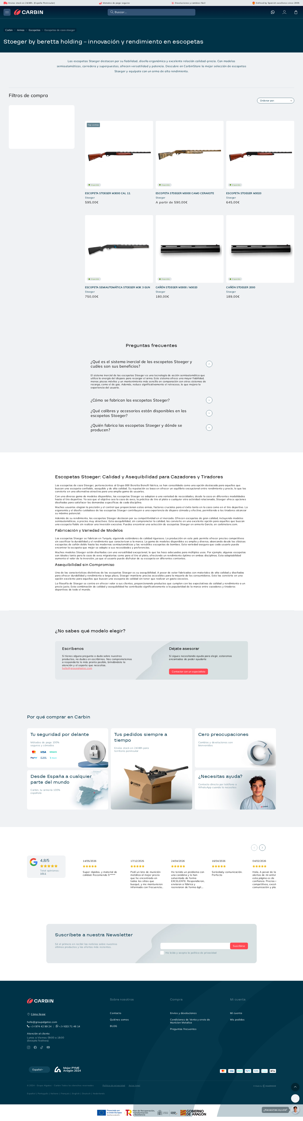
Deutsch (86, 1093)
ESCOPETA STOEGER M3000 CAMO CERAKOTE (185, 193)
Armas (20, 30)
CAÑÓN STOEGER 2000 (240, 287)
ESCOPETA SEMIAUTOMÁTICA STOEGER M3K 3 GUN (117, 287)
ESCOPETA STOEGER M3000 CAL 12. (108, 193)
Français (65, 1093)
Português (43, 1093)
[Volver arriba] (295, 1087)
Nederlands (99, 1093)
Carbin (9, 30)
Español (31, 1093)
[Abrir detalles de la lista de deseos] (295, 1098)
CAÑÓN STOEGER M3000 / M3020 (176, 287)
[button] (151, 12)
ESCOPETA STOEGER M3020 (243, 193)
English (76, 1093)
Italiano (54, 1093)
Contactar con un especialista (188, 671)
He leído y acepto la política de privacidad (191, 952)
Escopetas (34, 30)
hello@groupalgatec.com (77, 668)
